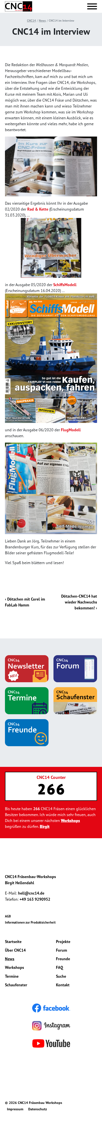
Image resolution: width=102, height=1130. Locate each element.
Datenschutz (37, 1109)
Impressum (15, 1109)
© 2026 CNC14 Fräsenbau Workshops (33, 1102)
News (42, 20)
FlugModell (71, 429)
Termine (12, 976)
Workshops (70, 820)
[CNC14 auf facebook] (51, 1007)
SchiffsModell (64, 284)
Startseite (13, 941)
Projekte (63, 941)
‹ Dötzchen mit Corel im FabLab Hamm (25, 602)
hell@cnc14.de (31, 893)
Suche (61, 976)
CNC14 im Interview (61, 20)
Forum (61, 950)
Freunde (63, 958)
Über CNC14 (15, 950)
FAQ (59, 967)
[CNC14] (18, 6)
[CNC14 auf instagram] (51, 1025)
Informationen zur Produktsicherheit (30, 922)
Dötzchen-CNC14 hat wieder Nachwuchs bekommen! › (79, 602)
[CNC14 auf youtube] (51, 1042)
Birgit (45, 826)
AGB (8, 916)
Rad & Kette (37, 209)
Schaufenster (16, 984)
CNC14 (31, 20)
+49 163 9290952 (35, 899)
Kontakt (63, 984)
